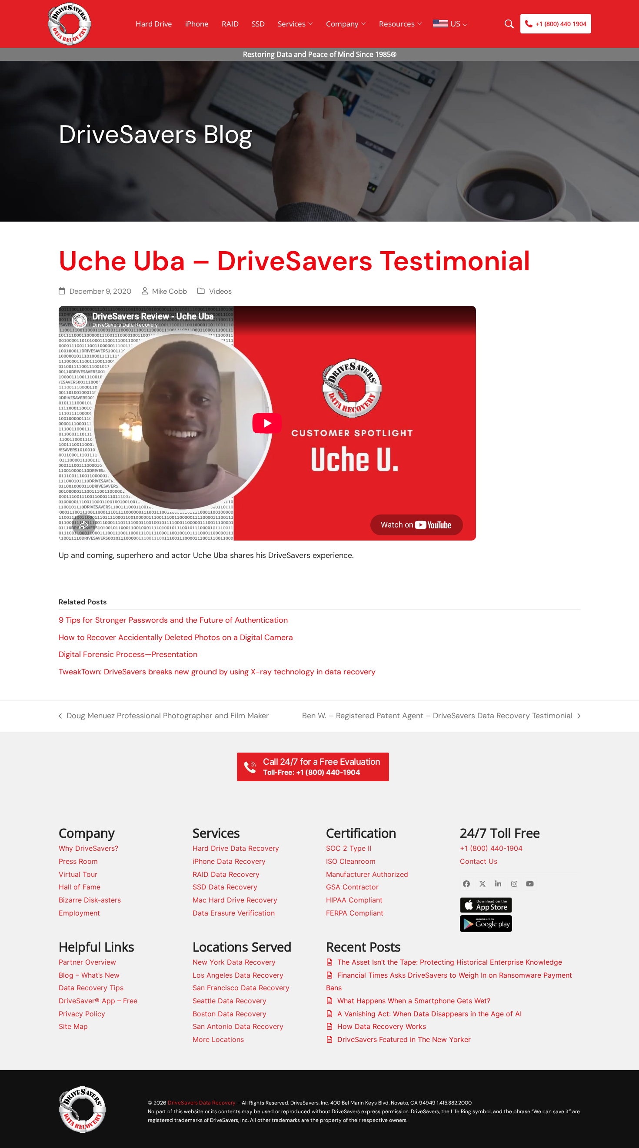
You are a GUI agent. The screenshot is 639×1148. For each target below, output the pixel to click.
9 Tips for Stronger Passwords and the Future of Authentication (173, 620)
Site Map (73, 1026)
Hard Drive (154, 24)
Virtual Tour (78, 874)
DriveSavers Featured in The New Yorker (404, 1039)
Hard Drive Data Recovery (236, 848)
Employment (79, 913)
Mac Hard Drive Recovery (235, 900)
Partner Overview (87, 962)
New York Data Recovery (234, 962)
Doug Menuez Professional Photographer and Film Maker (164, 716)
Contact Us (478, 861)
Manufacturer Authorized (367, 874)
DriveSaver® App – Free (98, 1000)
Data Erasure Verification (234, 913)
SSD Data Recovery (225, 887)
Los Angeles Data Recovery (238, 975)
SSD (258, 24)
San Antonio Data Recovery (238, 1026)
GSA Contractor (352, 887)
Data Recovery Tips (91, 987)
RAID (230, 24)
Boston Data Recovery (229, 1013)
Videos (220, 291)
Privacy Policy (82, 1013)
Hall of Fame (79, 887)
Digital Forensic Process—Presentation (128, 654)
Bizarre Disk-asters (90, 900)
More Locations (218, 1039)
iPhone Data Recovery (229, 861)
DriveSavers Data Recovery (202, 1102)
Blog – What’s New (89, 975)
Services (292, 24)
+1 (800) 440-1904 (491, 848)
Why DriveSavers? (88, 848)
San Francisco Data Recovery (241, 987)
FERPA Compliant (354, 913)
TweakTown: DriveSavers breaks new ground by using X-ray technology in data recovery (217, 672)
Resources (397, 24)
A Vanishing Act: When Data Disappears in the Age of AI (429, 1013)
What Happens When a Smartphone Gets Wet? (413, 1000)
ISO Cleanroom (351, 861)
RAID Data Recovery (226, 874)
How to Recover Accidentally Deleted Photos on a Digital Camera (176, 637)
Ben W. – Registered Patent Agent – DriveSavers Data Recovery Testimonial (437, 716)
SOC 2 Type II (348, 848)
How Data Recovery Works (381, 1026)
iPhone (197, 24)
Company (342, 24)
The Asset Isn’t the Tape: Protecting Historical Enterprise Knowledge (449, 962)
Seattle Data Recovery (229, 1000)
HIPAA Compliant (354, 900)
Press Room (78, 861)
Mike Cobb (169, 291)
